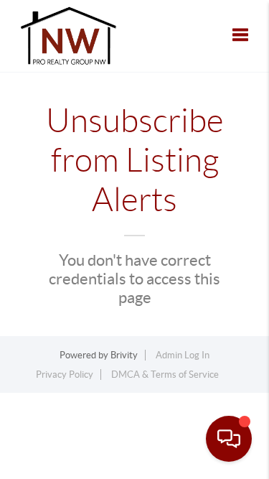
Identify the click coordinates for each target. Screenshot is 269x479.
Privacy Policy (64, 374)
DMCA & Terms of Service (165, 374)
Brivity (124, 355)
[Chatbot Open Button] (229, 439)
